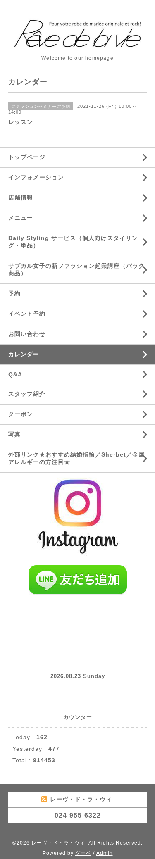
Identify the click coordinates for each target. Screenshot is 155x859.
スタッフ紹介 (26, 393)
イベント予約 (26, 313)
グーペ (83, 853)
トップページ (26, 157)
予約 (14, 293)
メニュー (20, 217)
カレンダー (23, 354)
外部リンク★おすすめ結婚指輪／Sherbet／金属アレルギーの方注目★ (76, 458)
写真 (14, 434)
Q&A (15, 374)
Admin (104, 853)
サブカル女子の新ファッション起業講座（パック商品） (76, 269)
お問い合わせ (26, 334)
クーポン (20, 414)
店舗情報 (20, 197)
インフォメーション (36, 177)
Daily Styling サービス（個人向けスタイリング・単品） (73, 242)
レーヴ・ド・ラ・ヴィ (58, 843)
